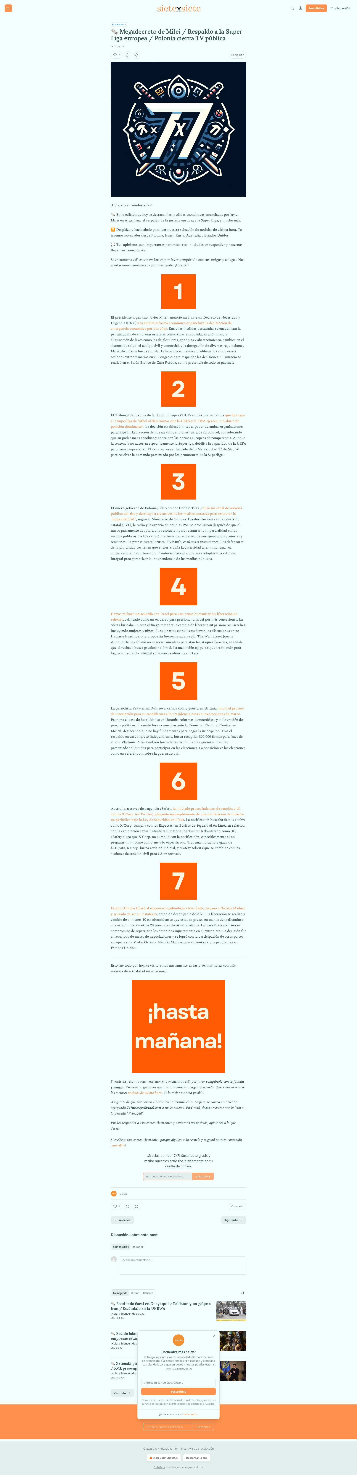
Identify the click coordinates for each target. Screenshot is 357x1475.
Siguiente (231, 1220)
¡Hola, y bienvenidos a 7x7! (128, 1313)
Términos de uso (179, 1400)
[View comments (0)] (127, 55)
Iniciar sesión (341, 8)
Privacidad (166, 1448)
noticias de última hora (145, 1093)
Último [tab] (135, 1293)
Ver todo (120, 1393)
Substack (159, 1467)
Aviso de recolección (201, 1448)
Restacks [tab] (137, 1246)
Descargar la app (197, 1458)
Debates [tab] (148, 1293)
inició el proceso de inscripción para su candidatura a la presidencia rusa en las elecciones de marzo (177, 711)
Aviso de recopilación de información (165, 1403)
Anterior (125, 1220)
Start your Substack (165, 1458)
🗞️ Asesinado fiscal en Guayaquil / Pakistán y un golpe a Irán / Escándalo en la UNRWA (161, 1306)
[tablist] (128, 1246)
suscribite (118, 1145)
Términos (180, 1448)
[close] (214, 1336)
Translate (119, 24)
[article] (178, 1313)
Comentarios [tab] (121, 1246)
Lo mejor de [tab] (120, 1293)
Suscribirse (316, 8)
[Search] (292, 8)
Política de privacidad (203, 1403)
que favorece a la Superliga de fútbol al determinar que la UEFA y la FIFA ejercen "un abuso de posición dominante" (178, 421)
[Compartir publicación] (300, 8)
